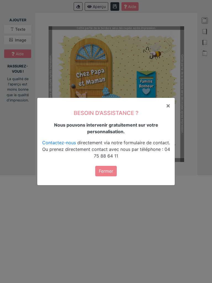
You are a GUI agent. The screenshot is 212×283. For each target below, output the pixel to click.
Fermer (106, 171)
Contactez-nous (59, 142)
